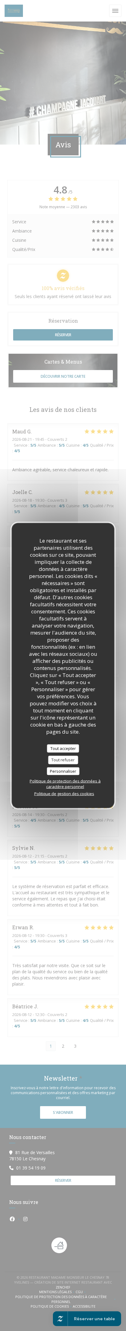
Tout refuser (63, 760)
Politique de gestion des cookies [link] (64, 793)
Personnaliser (63, 771)
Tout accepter (63, 748)
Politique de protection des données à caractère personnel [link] (65, 783)
